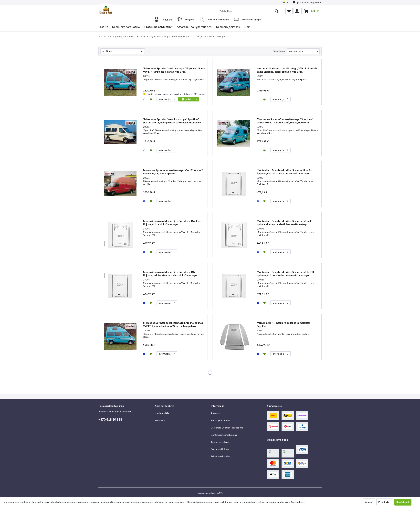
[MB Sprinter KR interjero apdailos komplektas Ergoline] (233, 337)
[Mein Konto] (298, 11)
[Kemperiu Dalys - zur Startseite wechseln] (126, 9)
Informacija (164, 99)
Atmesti (369, 502)
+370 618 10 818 (110, 419)
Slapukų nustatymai (221, 420)
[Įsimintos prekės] (289, 11)
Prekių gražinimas (220, 449)
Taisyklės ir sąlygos (220, 441)
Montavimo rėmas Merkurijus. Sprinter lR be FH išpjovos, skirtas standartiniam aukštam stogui (284, 172)
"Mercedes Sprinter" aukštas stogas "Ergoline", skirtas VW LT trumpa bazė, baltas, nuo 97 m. (174, 70)
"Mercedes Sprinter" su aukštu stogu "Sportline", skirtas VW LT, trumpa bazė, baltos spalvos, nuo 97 (172, 121)
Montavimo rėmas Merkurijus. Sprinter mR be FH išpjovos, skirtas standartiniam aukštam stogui (285, 273)
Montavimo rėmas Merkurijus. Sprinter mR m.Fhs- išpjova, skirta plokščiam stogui (172, 222)
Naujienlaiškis (162, 413)
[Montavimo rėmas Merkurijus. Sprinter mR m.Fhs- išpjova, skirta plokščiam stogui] (120, 235)
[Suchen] (276, 11)
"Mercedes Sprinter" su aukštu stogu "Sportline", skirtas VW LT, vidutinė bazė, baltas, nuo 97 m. (285, 121)
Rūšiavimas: (279, 51)
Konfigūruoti (403, 502)
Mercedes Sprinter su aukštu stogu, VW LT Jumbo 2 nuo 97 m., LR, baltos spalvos (173, 172)
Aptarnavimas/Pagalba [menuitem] (307, 2)
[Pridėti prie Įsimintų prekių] (151, 99)
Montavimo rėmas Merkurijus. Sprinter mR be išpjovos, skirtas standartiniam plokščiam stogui (170, 273)
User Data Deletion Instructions (227, 427)
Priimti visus (384, 502)
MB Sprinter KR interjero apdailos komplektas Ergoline (283, 324)
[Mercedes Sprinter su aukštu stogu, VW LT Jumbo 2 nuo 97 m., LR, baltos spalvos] (120, 184)
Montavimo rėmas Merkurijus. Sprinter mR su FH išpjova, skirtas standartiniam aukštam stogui (285, 222)
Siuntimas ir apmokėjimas (224, 434)
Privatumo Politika (220, 456)
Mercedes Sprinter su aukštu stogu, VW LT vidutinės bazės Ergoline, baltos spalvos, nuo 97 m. (287, 70)
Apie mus (215, 413)
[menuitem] (249, 11)
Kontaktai (160, 420)
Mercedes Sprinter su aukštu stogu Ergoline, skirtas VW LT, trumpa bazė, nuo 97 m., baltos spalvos (173, 324)
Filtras (108, 51)
